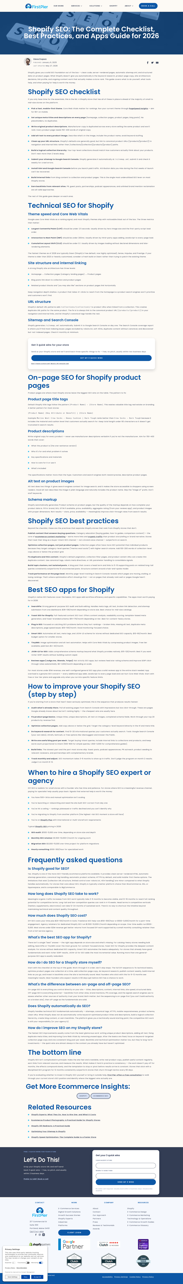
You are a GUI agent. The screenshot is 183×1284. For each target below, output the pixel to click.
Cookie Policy (135, 1277)
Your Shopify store (104, 1160)
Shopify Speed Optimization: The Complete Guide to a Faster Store (63, 1137)
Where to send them (104, 1171)
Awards (96, 1229)
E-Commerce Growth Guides (140, 1222)
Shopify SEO (41, 826)
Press (95, 1222)
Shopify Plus (46, 820)
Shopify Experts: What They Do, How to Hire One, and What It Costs (63, 1114)
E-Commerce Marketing (138, 1215)
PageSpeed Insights (138, 108)
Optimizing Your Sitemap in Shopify (48, 1131)
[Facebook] (36, 1234)
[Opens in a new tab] (147, 62)
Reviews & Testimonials (103, 1225)
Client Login (74, 1232)
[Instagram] (39, 1234)
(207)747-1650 (37, 1231)
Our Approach (99, 1215)
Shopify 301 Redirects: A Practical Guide (50, 1126)
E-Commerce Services (68, 1208)
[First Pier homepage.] (36, 6)
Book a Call (148, 6)
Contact (97, 1212)
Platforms (62, 1225)
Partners (97, 1218)
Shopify (130, 1208)
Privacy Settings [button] (121, 1277)
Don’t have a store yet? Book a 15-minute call (50, 363)
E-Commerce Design (137, 1212)
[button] (76, 6)
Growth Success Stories (69, 1215)
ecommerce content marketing (50, 536)
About (95, 1208)
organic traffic (95, 536)
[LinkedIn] (43, 1234)
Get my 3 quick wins (91, 358)
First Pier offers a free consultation (124, 1075)
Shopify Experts (65, 1218)
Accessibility (107, 1277)
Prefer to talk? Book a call (36, 1179)
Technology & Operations (139, 1218)
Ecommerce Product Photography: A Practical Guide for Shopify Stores (65, 1120)
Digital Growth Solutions (69, 1212)
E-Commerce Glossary (138, 1225)
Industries (62, 1222)
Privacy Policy (148, 1277)
